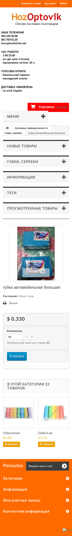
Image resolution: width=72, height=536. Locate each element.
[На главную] (7, 128)
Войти (63, 3)
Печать (13, 303)
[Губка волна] (18, 412)
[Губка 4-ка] (53, 412)
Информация (21, 177)
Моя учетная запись (22, 500)
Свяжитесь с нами (31, 3)
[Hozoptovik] (36, 18)
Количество (14, 330)
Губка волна (11, 433)
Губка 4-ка (45, 433)
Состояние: (10, 296)
